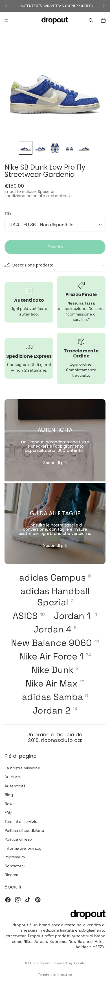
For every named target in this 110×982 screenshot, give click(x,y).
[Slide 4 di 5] (69, 148)
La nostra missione (22, 768)
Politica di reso (18, 839)
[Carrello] (103, 20)
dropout (44, 963)
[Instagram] (17, 899)
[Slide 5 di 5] (84, 148)
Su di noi (13, 776)
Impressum (15, 857)
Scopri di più (55, 462)
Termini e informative (55, 974)
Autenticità (15, 785)
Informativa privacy (23, 848)
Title (8, 213)
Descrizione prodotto (33, 265)
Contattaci (15, 865)
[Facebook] (8, 899)
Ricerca (11, 874)
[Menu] (6, 20)
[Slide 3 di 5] (55, 148)
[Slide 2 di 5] (40, 148)
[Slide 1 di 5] (25, 148)
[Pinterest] (37, 899)
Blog (9, 794)
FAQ (8, 812)
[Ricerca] (91, 20)
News (9, 803)
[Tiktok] (27, 899)
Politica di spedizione (24, 830)
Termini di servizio (21, 821)
